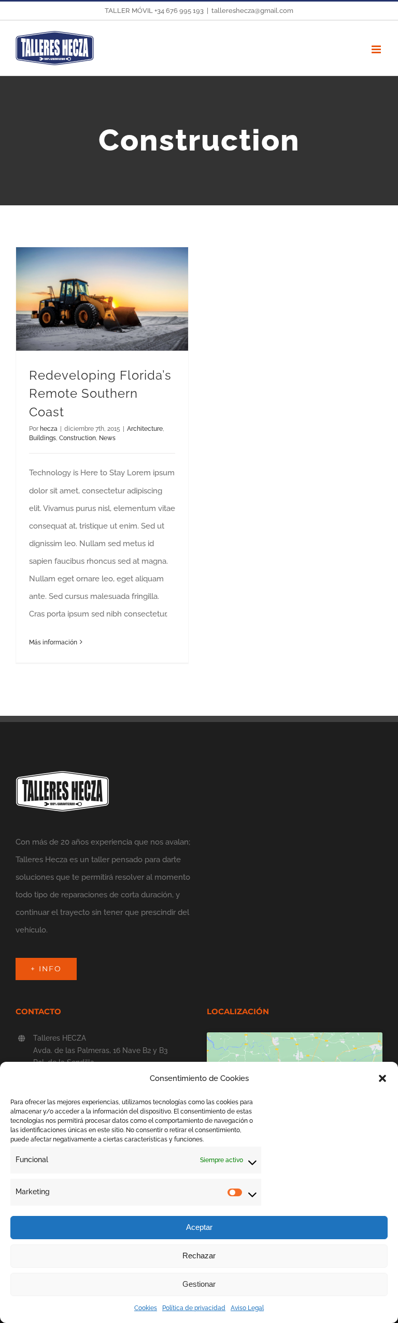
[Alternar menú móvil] (377, 49)
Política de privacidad (193, 1308)
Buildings (42, 438)
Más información (53, 642)
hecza (49, 428)
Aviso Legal (247, 1308)
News (107, 438)
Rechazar (199, 1255)
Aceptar (199, 1227)
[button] (382, 1078)
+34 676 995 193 (179, 10)
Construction (77, 438)
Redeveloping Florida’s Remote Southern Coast (100, 393)
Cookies (145, 1308)
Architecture (145, 428)
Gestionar (199, 1284)
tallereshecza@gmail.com (252, 10)
